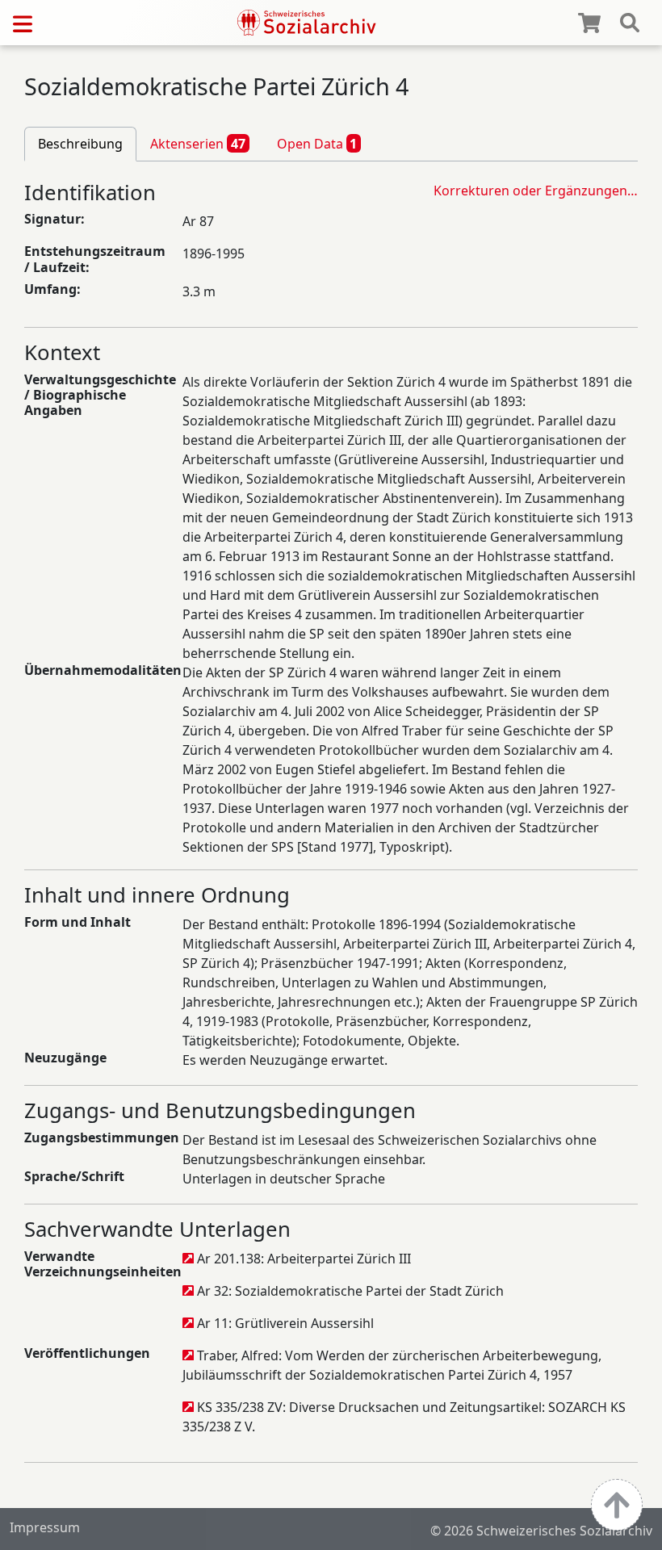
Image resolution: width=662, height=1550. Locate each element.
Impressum (45, 1527)
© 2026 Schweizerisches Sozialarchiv (541, 1531)
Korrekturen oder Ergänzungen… (536, 190)
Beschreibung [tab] (80, 144)
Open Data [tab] (317, 144)
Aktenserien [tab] (197, 144)
